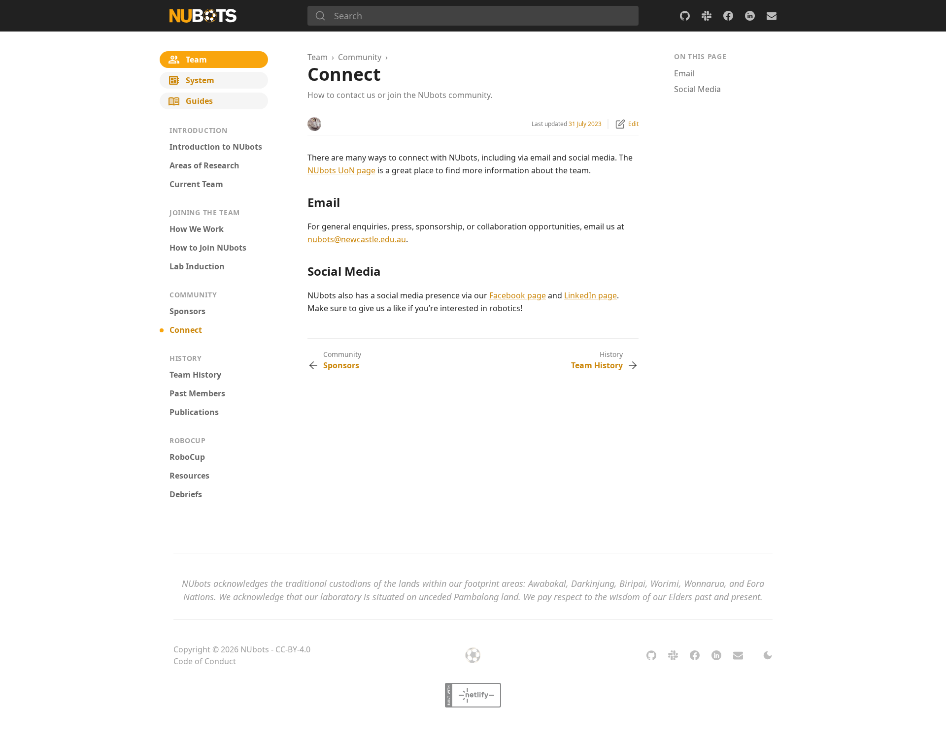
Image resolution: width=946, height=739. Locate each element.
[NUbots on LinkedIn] (750, 16)
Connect (185, 329)
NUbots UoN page (341, 170)
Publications (194, 412)
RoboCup (187, 456)
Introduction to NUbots (215, 146)
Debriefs (185, 494)
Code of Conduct (204, 661)
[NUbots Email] (772, 16)
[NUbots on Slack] (706, 16)
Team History (195, 374)
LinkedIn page (590, 295)
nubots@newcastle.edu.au (356, 239)
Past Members (197, 393)
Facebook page (517, 295)
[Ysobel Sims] (314, 124)
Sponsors (187, 311)
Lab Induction (197, 266)
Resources (189, 475)
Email (684, 73)
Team (317, 57)
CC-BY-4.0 (292, 649)
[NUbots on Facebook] (728, 16)
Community (359, 57)
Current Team (196, 184)
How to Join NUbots (207, 247)
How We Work (196, 229)
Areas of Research (204, 165)
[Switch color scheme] (768, 655)
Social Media (697, 89)
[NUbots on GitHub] (685, 16)
